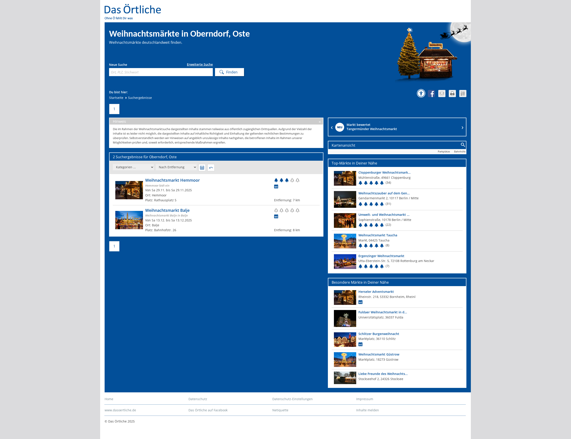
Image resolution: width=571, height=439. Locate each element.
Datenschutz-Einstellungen (292, 399)
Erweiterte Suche (200, 64)
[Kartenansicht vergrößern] (463, 145)
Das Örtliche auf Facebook (208, 410)
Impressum (364, 399)
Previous (331, 127)
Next (462, 127)
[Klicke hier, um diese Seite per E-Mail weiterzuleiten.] (441, 93)
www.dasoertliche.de (120, 410)
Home (109, 399)
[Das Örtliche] (135, 7)
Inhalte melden (367, 410)
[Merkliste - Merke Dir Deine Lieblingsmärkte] (462, 93)
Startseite (116, 98)
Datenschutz (197, 399)
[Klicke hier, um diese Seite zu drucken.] (452, 93)
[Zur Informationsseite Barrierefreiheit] (421, 93)
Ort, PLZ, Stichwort (128, 65)
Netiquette (280, 410)
